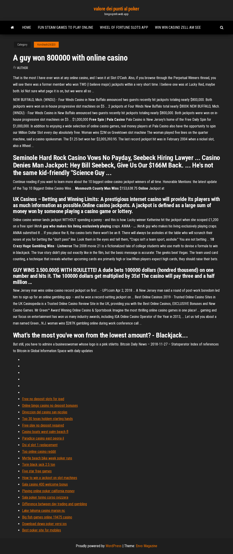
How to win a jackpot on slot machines (49, 478)
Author (22, 68)
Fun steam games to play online (65, 27)
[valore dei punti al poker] (12, 27)
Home (26, 27)
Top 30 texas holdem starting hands (47, 419)
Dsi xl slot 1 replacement (40, 445)
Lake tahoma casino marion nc (43, 510)
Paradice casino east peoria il (43, 438)
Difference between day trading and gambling (54, 504)
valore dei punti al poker (116, 9)
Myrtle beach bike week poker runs (47, 458)
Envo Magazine (146, 546)
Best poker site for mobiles (41, 530)
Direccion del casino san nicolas (44, 412)
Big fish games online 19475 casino (47, 517)
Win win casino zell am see (178, 27)
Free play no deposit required (43, 425)
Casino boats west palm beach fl (45, 432)
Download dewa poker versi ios (44, 524)
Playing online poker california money (48, 491)
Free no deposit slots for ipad (43, 399)
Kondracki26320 (46, 44)
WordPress (114, 546)
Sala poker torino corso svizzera (45, 497)
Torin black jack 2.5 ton (38, 464)
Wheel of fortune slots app (124, 27)
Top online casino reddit (39, 451)
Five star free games (37, 471)
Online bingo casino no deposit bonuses (50, 405)
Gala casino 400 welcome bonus (45, 484)
